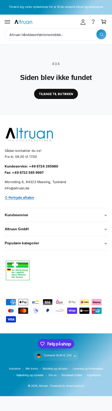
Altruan (43, 385)
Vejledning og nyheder (30, 375)
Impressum (94, 375)
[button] (7, 22)
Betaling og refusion (55, 368)
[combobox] (56, 34)
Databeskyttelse (71, 375)
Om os (52, 375)
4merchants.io (75, 385)
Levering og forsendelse (88, 368)
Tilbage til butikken (56, 94)
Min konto (32, 368)
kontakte (15, 368)
